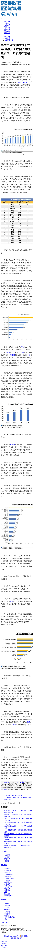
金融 (19, 82)
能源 (14, 725)
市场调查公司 (8, 40)
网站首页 (7, 21)
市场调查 (5, 789)
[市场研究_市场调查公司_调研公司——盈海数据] (16, 9)
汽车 (28, 722)
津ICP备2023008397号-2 (12, 936)
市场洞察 (7, 38)
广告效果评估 (21, 782)
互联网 (25, 82)
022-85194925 (5, 922)
